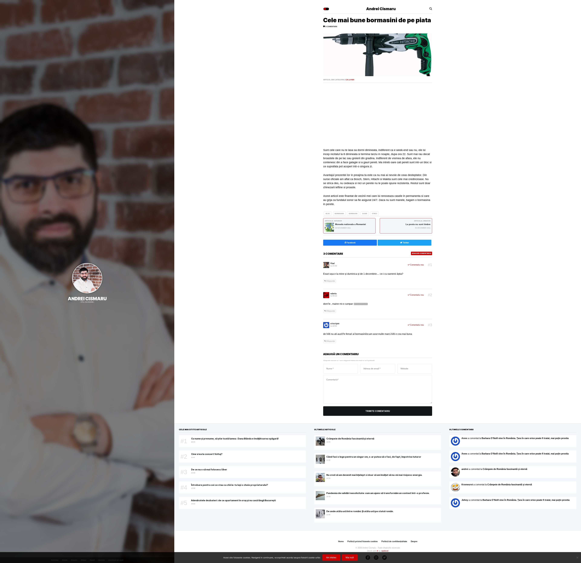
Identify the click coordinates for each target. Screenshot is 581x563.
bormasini (353, 213)
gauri (364, 213)
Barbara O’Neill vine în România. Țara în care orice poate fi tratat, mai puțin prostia (525, 438)
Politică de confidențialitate (394, 541)
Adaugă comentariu (421, 253)
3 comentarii (331, 26)
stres (374, 213)
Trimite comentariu (377, 411)
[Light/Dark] (326, 8)
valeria (333, 293)
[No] (577, 557)
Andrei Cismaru (87, 298)
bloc (328, 213)
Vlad (332, 263)
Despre (414, 541)
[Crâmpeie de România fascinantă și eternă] (455, 487)
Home (341, 541)
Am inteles (331, 557)
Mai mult (350, 557)
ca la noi (350, 80)
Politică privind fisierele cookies (362, 541)
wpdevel (384, 551)
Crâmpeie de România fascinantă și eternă (505, 469)
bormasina (339, 213)
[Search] (430, 9)
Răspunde (330, 281)
